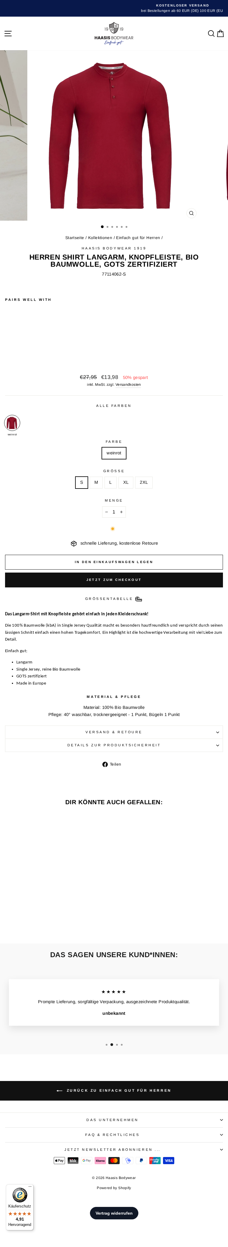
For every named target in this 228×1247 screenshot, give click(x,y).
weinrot (114, 453)
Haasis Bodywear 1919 (114, 248)
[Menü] (30, 1187)
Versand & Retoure (114, 732)
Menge (114, 500)
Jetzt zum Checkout (114, 579)
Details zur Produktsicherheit (114, 745)
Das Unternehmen (112, 1120)
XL (126, 482)
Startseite (74, 238)
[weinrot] (12, 423)
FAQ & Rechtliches (112, 1135)
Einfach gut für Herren (138, 238)
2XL (144, 482)
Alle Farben (114, 405)
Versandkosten (128, 385)
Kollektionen (100, 238)
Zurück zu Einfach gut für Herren (118, 1090)
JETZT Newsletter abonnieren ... (112, 1149)
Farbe (114, 441)
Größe (114, 471)
